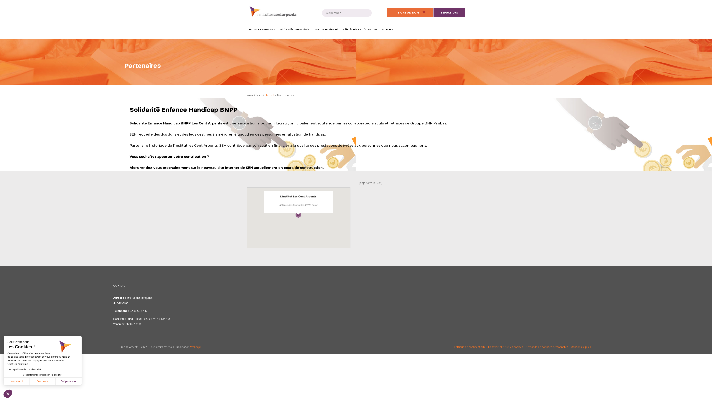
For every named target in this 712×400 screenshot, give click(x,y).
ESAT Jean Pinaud (326, 29)
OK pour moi (69, 381)
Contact (387, 29)
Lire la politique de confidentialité (24, 369)
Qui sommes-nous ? (262, 29)
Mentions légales (581, 347)
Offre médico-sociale (294, 29)
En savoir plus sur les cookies (505, 347)
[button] (7, 393)
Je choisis (42, 381)
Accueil (270, 95)
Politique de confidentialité (470, 347)
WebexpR (196, 347)
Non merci (17, 381)
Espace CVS (449, 12)
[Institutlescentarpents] (274, 12)
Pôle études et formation (360, 29)
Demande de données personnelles (546, 347)
